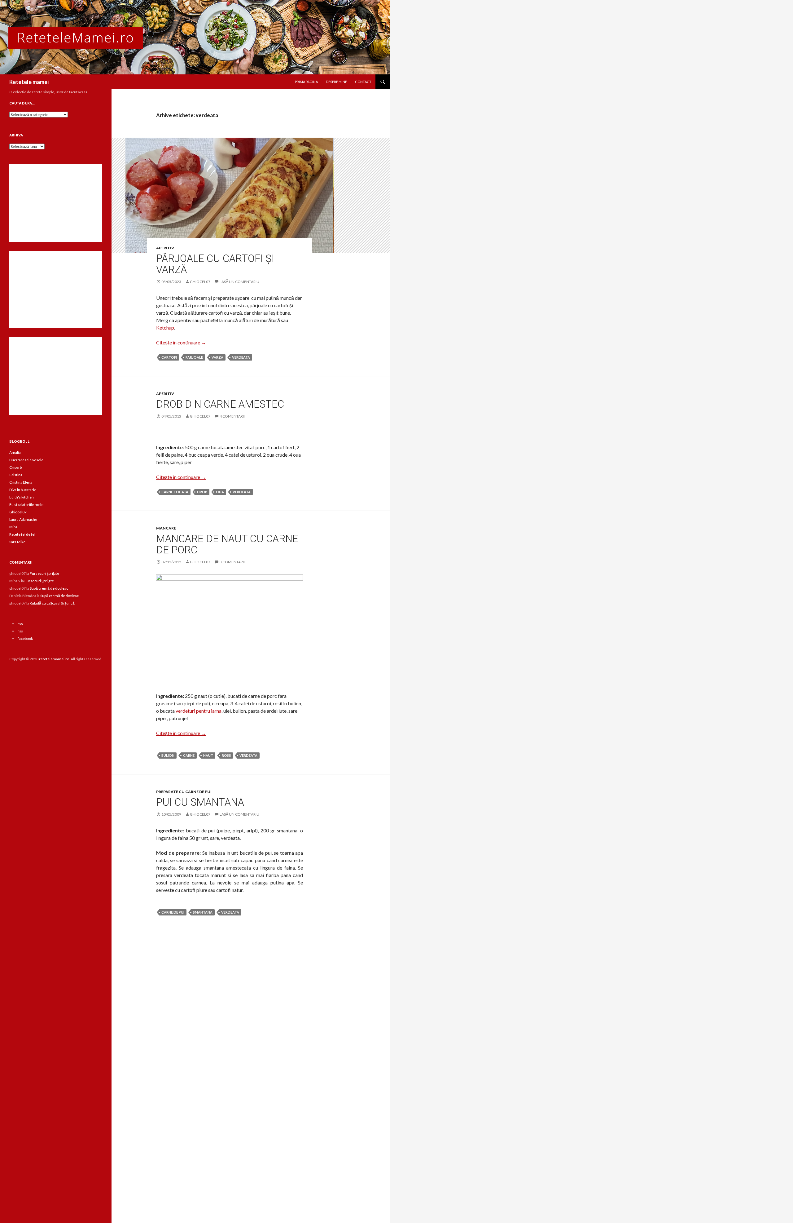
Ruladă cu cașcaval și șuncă (52, 603)
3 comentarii (232, 562)
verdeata (241, 357)
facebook (25, 638)
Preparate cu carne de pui (184, 791)
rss (20, 623)
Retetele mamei (29, 81)
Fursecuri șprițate (44, 573)
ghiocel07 (200, 281)
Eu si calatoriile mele (26, 504)
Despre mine (336, 82)
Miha (13, 527)
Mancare (166, 528)
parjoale (194, 357)
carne (189, 755)
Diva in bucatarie (22, 489)
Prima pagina (306, 82)
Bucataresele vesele (26, 460)
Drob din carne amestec (220, 404)
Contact (363, 82)
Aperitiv (165, 248)
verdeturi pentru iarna (198, 711)
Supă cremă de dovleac (49, 588)
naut (208, 755)
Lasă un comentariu (239, 281)
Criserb (15, 467)
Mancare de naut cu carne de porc (227, 544)
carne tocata (174, 492)
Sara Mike (17, 541)
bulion (167, 755)
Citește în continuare (181, 342)
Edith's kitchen (21, 497)
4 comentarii (232, 416)
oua (220, 492)
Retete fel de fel (22, 534)
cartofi (169, 357)
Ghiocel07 (18, 512)
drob (202, 492)
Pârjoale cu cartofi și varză (215, 264)
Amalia (15, 452)
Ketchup (165, 327)
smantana (202, 912)
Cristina (15, 474)
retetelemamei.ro (54, 659)
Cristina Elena (20, 482)
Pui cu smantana (200, 802)
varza (217, 357)
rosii (226, 755)
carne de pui (172, 912)
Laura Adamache (23, 519)
